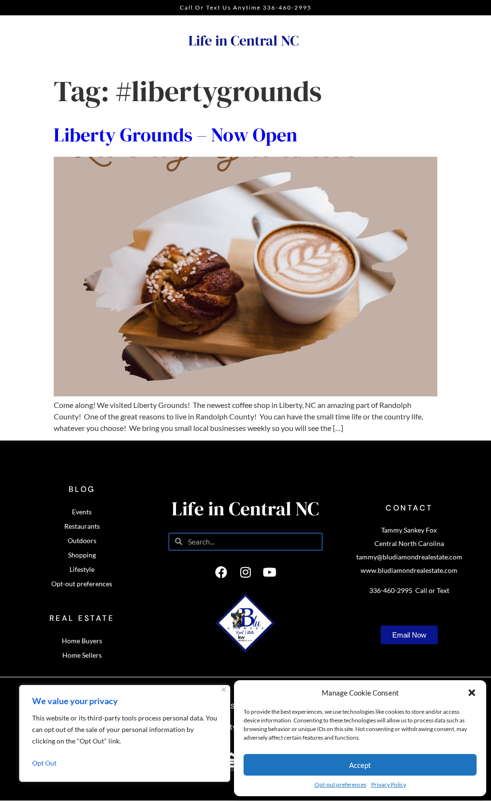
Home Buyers (82, 641)
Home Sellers (82, 655)
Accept (360, 765)
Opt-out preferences (340, 784)
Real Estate (82, 618)
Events (82, 512)
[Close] (224, 689)
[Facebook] (222, 572)
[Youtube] (269, 572)
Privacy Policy (388, 784)
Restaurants (82, 526)
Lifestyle (82, 569)
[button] (472, 692)
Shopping (82, 555)
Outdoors (82, 540)
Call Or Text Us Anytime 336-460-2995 (246, 7)
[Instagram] (245, 572)
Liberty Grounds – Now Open (175, 135)
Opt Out (44, 763)
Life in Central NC (243, 40)
